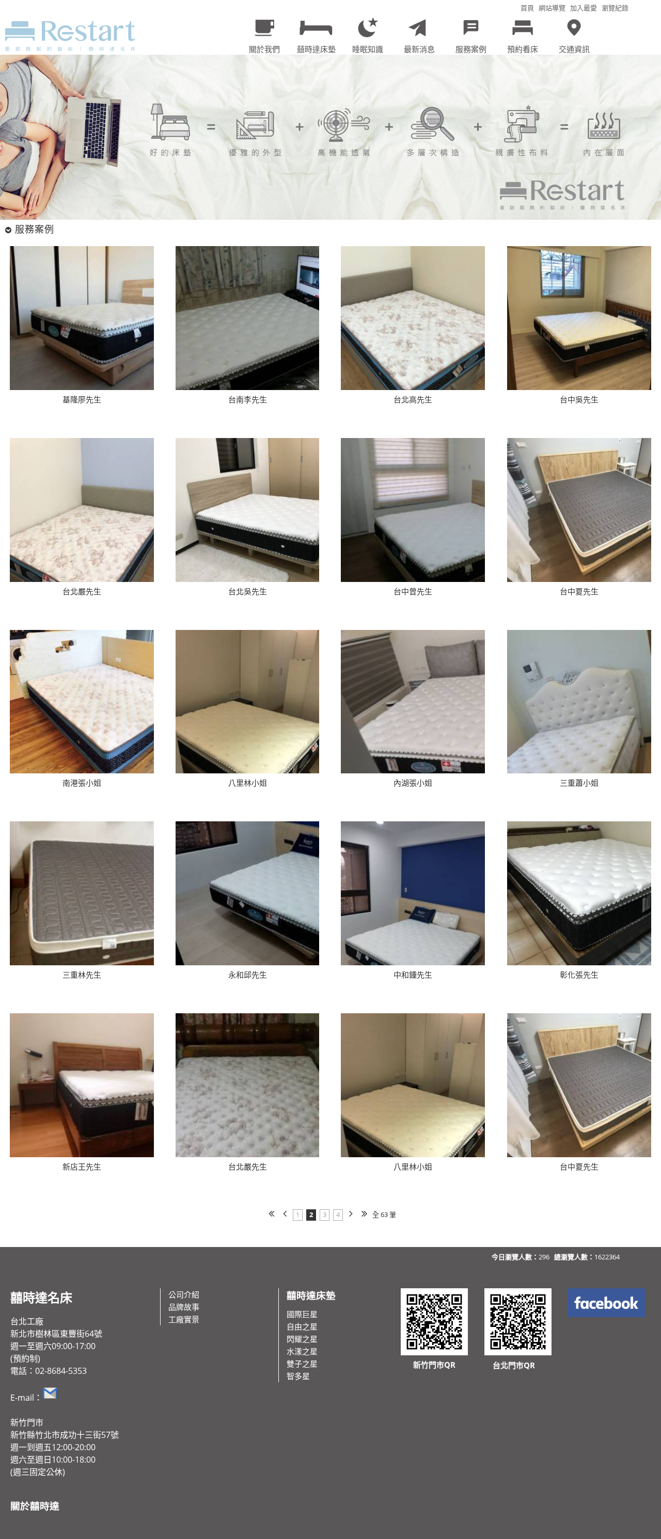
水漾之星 (302, 1351)
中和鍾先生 (413, 974)
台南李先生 (247, 399)
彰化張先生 (579, 974)
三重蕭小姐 (579, 782)
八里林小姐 (247, 782)
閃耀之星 (302, 1339)
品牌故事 (183, 1307)
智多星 (298, 1376)
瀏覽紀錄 (615, 7)
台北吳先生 (247, 591)
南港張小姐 (81, 782)
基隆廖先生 (81, 399)
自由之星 (302, 1326)
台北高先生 (413, 399)
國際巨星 (302, 1314)
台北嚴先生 (81, 591)
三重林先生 (81, 974)
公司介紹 (183, 1294)
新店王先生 (81, 1166)
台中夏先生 (579, 591)
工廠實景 (183, 1319)
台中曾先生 (413, 591)
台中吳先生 (579, 399)
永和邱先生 (247, 974)
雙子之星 (302, 1363)
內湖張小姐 (413, 782)
